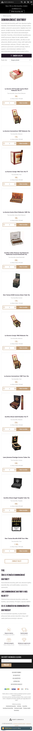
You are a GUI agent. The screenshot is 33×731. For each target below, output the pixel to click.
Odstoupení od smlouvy (16, 684)
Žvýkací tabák (26, 708)
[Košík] (28, 2)
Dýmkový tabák (18, 708)
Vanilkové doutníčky (8, 708)
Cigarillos (24, 706)
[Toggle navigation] (31, 2)
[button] (21, 2)
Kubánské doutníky (11, 706)
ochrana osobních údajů (19, 723)
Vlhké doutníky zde (17, 11)
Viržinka (19, 706)
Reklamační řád (16, 678)
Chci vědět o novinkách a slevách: (11, 657)
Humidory (16, 710)
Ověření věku (16, 681)
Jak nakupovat (16, 675)
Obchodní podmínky (16, 672)
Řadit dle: (4, 60)
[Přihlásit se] (24, 2)
